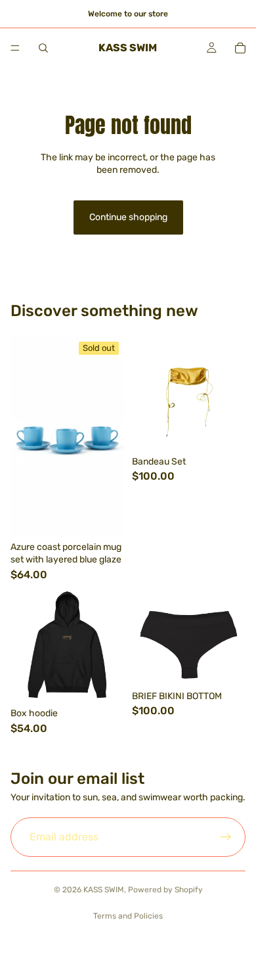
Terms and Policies (128, 916)
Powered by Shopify (165, 889)
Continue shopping (128, 217)
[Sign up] (226, 837)
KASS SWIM (103, 889)
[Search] (43, 48)
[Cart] (240, 48)
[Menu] (15, 48)
